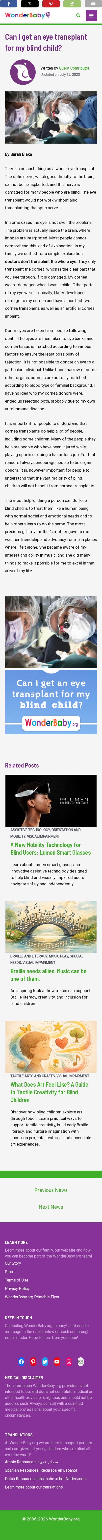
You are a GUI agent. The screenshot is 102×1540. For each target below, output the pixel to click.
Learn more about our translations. (34, 1487)
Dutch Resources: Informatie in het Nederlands (45, 1478)
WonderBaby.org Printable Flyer (32, 1297)
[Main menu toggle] (91, 15)
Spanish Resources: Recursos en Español (41, 1470)
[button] (78, 15)
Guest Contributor (74, 68)
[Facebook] (8, 3)
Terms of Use (16, 1280)
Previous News (51, 1190)
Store (9, 1271)
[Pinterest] (51, 3)
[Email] (93, 3)
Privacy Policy (17, 1288)
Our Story (13, 1263)
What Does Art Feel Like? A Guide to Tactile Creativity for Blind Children (49, 1092)
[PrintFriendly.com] (72, 3)
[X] (29, 3)
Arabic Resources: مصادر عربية (31, 1462)
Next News (51, 1207)
